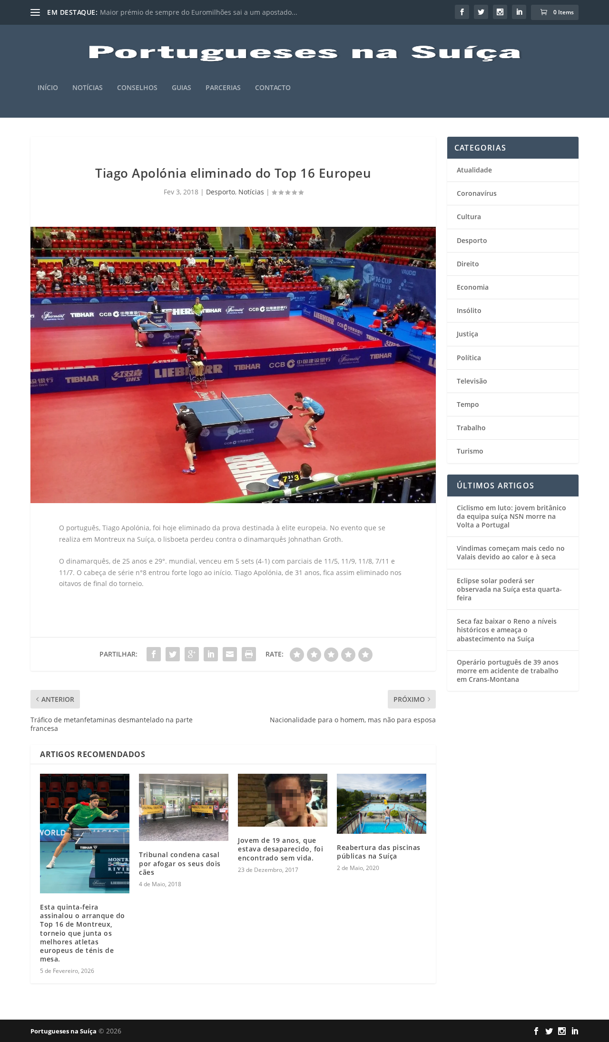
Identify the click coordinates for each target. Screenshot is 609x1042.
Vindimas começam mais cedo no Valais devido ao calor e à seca (511, 552)
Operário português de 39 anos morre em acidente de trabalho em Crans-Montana (508, 671)
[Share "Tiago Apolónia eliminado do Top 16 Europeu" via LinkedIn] (210, 654)
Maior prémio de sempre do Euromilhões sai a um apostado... (198, 12)
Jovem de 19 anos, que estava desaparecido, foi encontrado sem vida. (280, 849)
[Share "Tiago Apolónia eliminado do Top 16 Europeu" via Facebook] (153, 654)
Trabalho (471, 427)
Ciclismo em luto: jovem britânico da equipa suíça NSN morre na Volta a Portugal (511, 516)
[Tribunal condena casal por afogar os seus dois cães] (183, 807)
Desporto (220, 191)
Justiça (467, 333)
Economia (473, 287)
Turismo (470, 450)
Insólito (469, 310)
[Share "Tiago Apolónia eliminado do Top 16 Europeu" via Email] (229, 654)
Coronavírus (477, 193)
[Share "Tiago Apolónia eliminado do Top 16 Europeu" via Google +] (191, 654)
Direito (468, 263)
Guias (181, 88)
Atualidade (474, 169)
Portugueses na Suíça (63, 1031)
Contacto (273, 88)
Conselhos (137, 88)
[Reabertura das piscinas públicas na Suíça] (381, 803)
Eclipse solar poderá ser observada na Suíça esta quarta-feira (509, 589)
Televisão (472, 380)
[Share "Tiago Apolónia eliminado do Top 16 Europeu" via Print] (248, 654)
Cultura (469, 216)
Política (469, 357)
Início (48, 88)
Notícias (87, 88)
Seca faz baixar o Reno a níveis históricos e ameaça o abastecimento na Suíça (507, 630)
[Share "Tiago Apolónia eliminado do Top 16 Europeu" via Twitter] (172, 654)
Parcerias (223, 88)
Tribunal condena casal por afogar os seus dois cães (180, 863)
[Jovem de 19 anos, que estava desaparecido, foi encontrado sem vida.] (282, 800)
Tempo (468, 404)
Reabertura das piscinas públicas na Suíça (379, 851)
